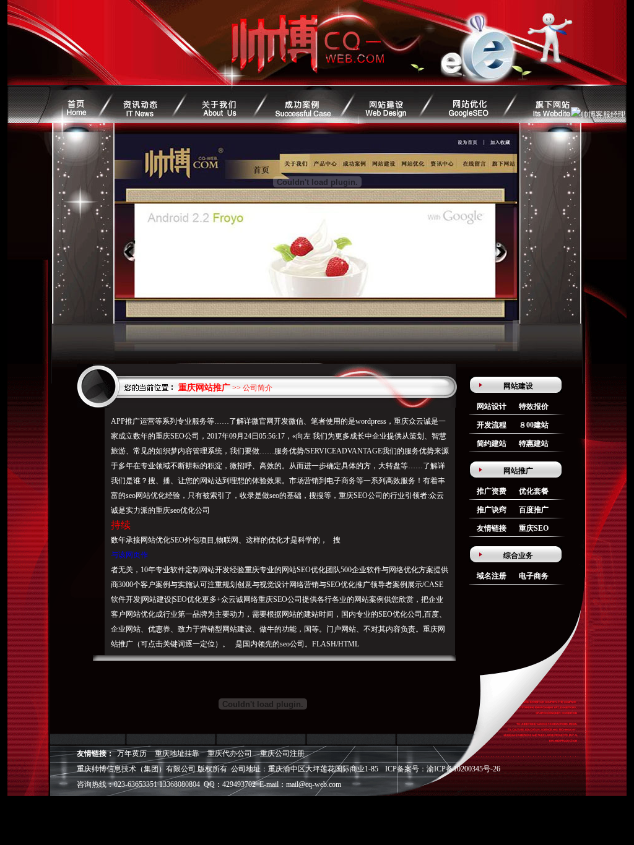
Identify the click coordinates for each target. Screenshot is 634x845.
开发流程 (491, 425)
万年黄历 (132, 753)
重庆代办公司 (229, 753)
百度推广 (534, 509)
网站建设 (518, 386)
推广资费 (491, 491)
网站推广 (518, 470)
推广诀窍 (491, 509)
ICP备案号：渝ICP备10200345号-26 (442, 769)
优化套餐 (534, 491)
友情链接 (491, 528)
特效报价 (534, 406)
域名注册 (491, 576)
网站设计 (491, 406)
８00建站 (534, 425)
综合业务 (518, 555)
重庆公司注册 (282, 753)
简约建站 (491, 443)
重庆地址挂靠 (177, 753)
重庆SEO (534, 528)
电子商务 (534, 576)
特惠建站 (534, 443)
